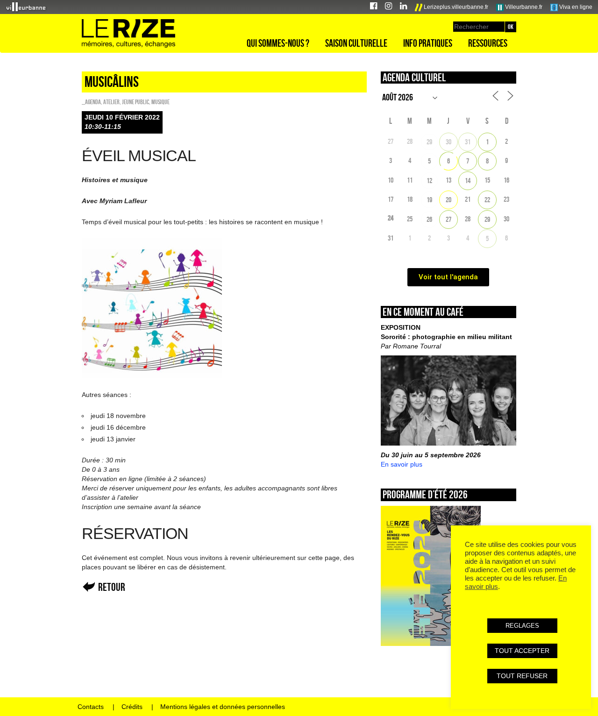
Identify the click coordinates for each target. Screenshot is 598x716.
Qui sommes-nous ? (278, 43)
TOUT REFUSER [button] (522, 676)
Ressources (487, 43)
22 (487, 200)
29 (429, 142)
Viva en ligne (575, 7)
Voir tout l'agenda (448, 277)
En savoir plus (401, 464)
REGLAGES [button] (522, 625)
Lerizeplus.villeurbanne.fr (455, 7)
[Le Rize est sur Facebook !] (373, 7)
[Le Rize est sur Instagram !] (388, 7)
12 (429, 180)
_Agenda (91, 102)
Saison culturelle (356, 43)
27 (448, 219)
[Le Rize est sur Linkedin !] (403, 7)
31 (467, 142)
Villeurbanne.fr (523, 7)
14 (467, 180)
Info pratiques (427, 43)
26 (429, 219)
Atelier (111, 102)
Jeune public (135, 102)
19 (429, 200)
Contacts (91, 706)
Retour (111, 587)
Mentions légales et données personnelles (222, 706)
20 (448, 200)
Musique (160, 102)
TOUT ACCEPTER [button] (522, 650)
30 (448, 142)
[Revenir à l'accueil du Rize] (128, 33)
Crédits (131, 706)
